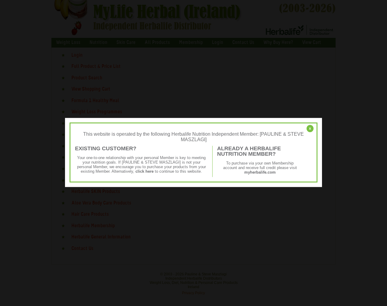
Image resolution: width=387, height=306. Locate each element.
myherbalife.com (260, 172)
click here (144, 171)
